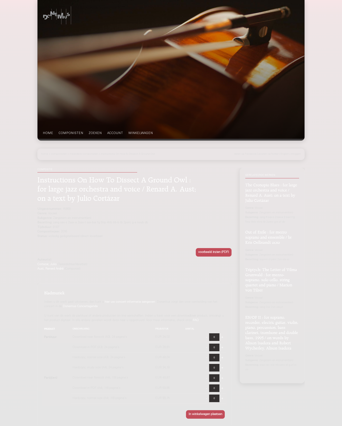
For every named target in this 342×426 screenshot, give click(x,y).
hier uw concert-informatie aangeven (130, 302)
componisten (71, 133)
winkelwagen (140, 133)
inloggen (296, 154)
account (115, 133)
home (48, 133)
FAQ (196, 320)
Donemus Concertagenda (80, 306)
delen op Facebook (245, 154)
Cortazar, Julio (47, 264)
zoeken (95, 133)
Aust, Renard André (50, 268)
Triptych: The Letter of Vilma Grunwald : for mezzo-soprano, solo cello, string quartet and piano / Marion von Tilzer (271, 279)
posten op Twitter (269, 154)
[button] (214, 252)
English (285, 154)
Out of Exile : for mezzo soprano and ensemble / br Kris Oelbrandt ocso (268, 236)
